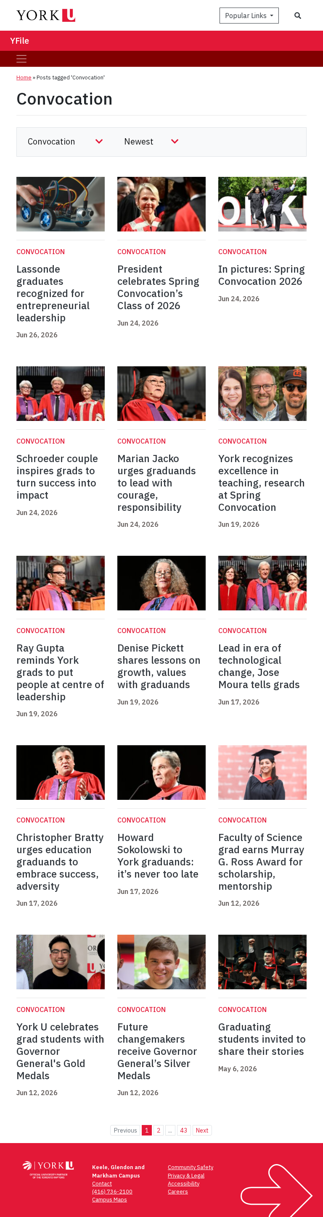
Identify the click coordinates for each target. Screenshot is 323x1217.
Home (24, 77)
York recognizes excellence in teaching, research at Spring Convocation (261, 482)
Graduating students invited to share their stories (262, 1039)
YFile (19, 40)
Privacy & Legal (186, 1175)
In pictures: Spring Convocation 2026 (261, 275)
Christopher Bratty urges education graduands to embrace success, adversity (59, 861)
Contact (102, 1183)
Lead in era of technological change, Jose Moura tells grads (259, 666)
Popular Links (246, 15)
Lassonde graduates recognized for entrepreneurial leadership (53, 293)
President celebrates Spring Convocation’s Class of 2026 (158, 287)
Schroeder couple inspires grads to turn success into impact (57, 476)
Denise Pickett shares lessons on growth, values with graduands (159, 666)
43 (184, 1130)
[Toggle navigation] (21, 59)
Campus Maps (109, 1199)
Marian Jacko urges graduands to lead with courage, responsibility (156, 482)
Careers (178, 1191)
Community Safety (190, 1167)
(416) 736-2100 (112, 1191)
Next (202, 1130)
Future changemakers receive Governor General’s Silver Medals (157, 1051)
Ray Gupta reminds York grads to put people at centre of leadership (60, 672)
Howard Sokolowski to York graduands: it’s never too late (158, 855)
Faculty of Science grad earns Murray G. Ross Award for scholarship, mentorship (261, 861)
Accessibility (183, 1183)
